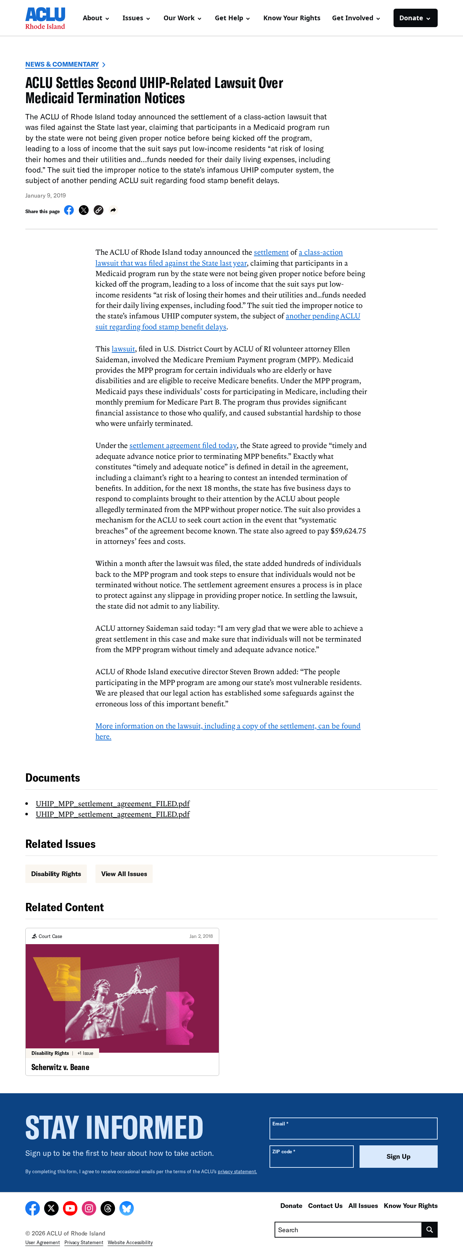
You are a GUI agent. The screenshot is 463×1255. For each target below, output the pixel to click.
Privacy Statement (83, 1242)
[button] (98, 211)
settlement (271, 252)
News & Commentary (62, 64)
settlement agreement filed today (183, 445)
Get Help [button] (229, 17)
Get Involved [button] (352, 17)
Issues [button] (133, 17)
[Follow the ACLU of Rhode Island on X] (51, 1209)
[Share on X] (84, 213)
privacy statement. (237, 1171)
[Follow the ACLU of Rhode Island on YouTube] (70, 1209)
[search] (430, 1230)
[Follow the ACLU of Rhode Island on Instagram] (89, 1209)
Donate (291, 1205)
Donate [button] (411, 17)
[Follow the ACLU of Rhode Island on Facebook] (32, 1209)
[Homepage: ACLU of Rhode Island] (50, 18)
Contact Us (325, 1205)
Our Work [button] (179, 17)
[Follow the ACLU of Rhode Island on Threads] (108, 1209)
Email (280, 1123)
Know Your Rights (291, 17)
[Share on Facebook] (69, 213)
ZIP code (283, 1151)
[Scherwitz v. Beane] (122, 1002)
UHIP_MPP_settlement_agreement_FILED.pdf (113, 803)
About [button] (92, 17)
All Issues (363, 1205)
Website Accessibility (130, 1242)
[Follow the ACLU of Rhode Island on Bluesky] (126, 1209)
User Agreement (42, 1242)
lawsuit (123, 348)
